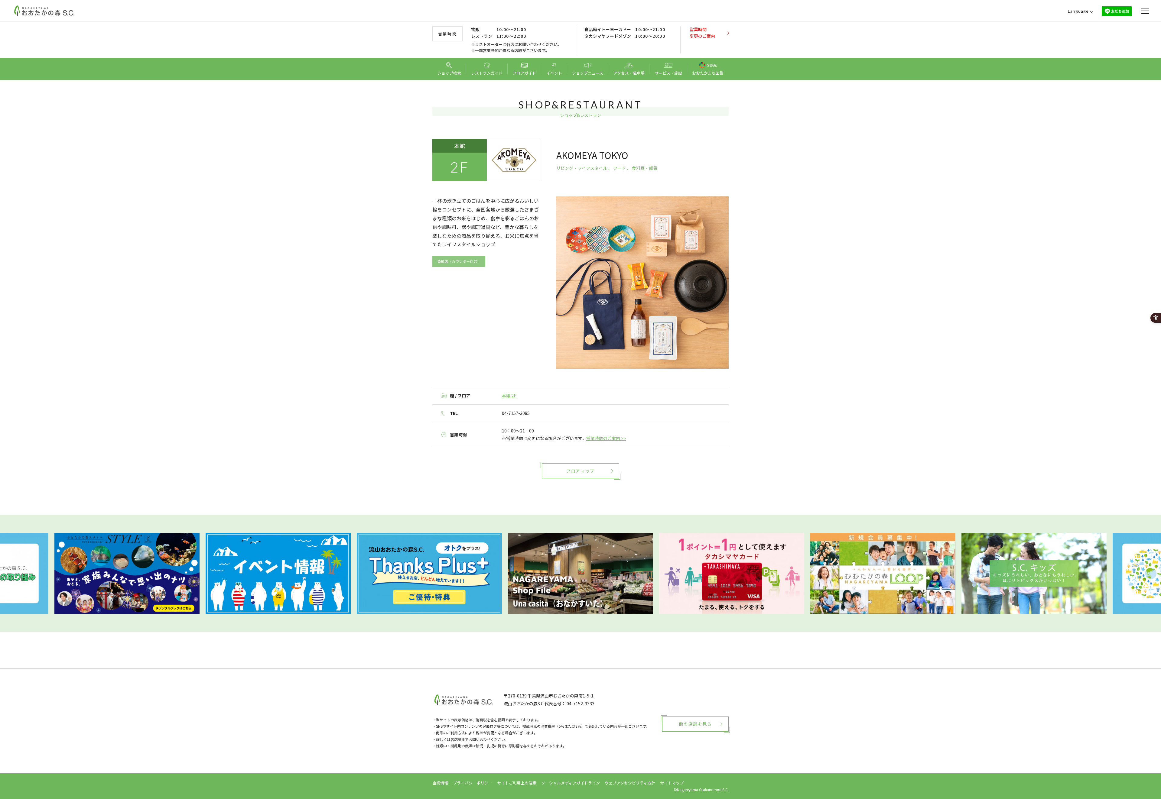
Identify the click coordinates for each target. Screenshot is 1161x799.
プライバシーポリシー (472, 783)
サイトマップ (672, 783)
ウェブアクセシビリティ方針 (630, 783)
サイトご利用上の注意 (516, 783)
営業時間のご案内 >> (606, 438)
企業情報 (440, 783)
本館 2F (509, 396)
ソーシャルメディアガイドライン (570, 783)
